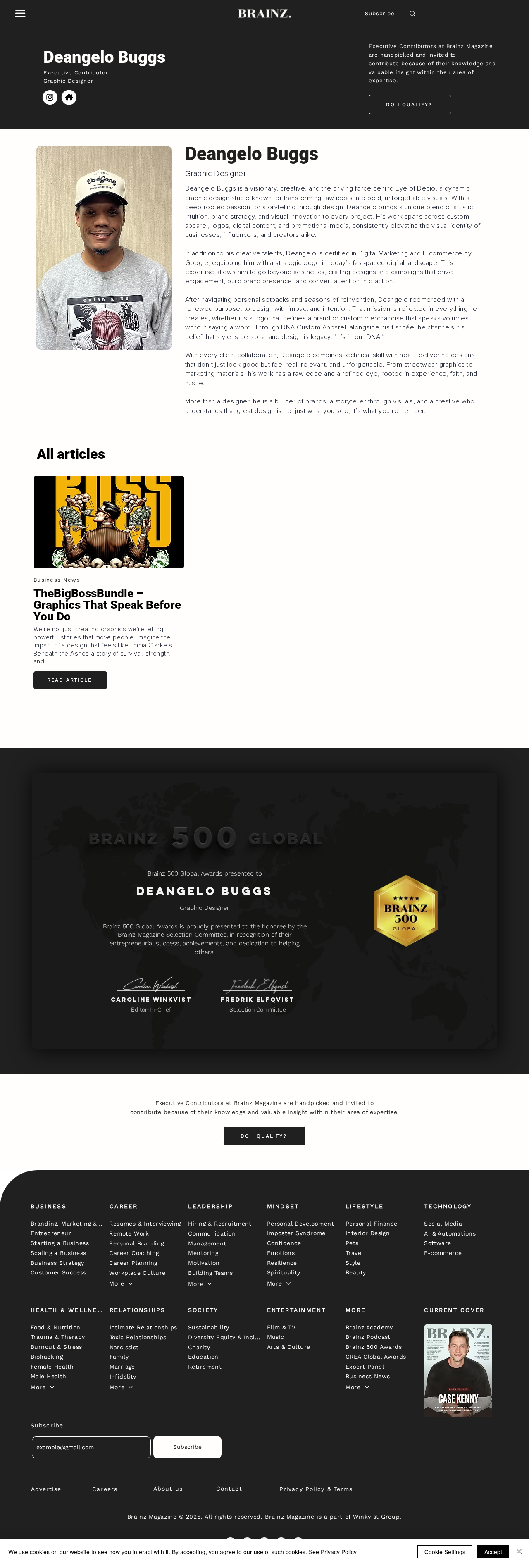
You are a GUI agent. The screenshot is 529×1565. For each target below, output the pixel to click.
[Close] (519, 1551)
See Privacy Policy (333, 1552)
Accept (493, 1552)
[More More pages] (131, 1284)
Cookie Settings (444, 1552)
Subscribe (380, 13)
